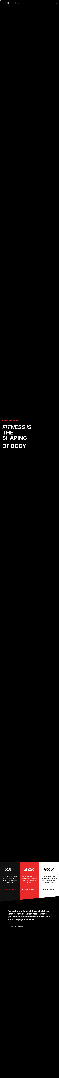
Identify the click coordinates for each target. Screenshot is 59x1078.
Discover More (17, 926)
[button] (10, 890)
